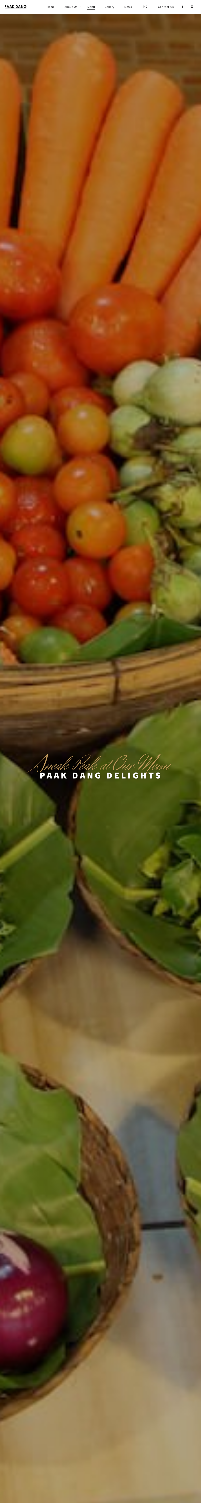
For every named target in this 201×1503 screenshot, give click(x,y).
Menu (91, 7)
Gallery (109, 7)
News (128, 7)
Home (51, 7)
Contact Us (166, 7)
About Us (71, 7)
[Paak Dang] (20, 7)
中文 (145, 7)
